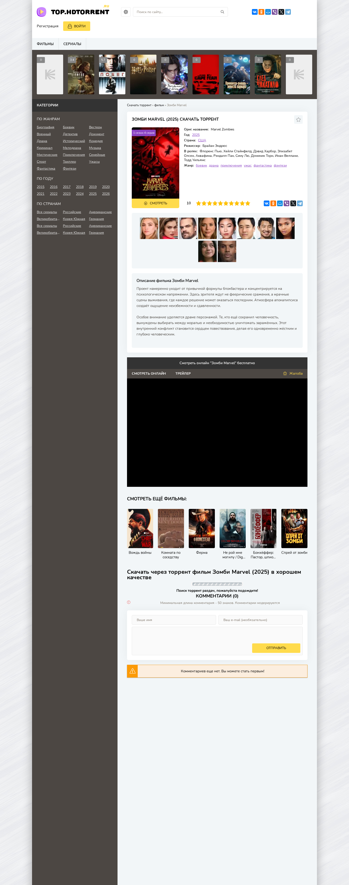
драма (214, 165)
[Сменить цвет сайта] (126, 12)
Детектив (70, 134)
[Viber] (275, 12)
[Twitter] (281, 12)
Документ (96, 134)
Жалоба (296, 373)
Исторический (74, 141)
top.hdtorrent (80, 11)
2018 (80, 187)
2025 (196, 135)
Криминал (44, 148)
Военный (44, 134)
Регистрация (47, 26)
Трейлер (183, 373)
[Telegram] (288, 12)
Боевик (68, 127)
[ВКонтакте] (255, 12)
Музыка (95, 148)
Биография (45, 127)
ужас (248, 165)
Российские (72, 212)
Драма (42, 141)
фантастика (263, 165)
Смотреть (158, 203)
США (202, 140)
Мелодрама (72, 148)
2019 (93, 187)
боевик (201, 165)
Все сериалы (47, 212)
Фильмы (45, 44)
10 (247, 203)
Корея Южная (74, 219)
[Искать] (222, 12)
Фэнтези (69, 168)
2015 (40, 187)
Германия (96, 219)
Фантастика (46, 168)
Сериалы (72, 44)
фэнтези (280, 165)
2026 (106, 193)
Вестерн (95, 127)
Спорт (41, 161)
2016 (53, 187)
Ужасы (94, 161)
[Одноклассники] (261, 12)
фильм (159, 105)
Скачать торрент (139, 105)
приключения (231, 165)
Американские (100, 212)
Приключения (74, 155)
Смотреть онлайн (149, 373)
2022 (53, 193)
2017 (67, 187)
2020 (106, 187)
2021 (40, 193)
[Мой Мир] (268, 12)
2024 (80, 193)
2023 (67, 193)
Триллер (69, 161)
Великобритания (49, 219)
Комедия (96, 141)
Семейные (97, 155)
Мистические (47, 155)
